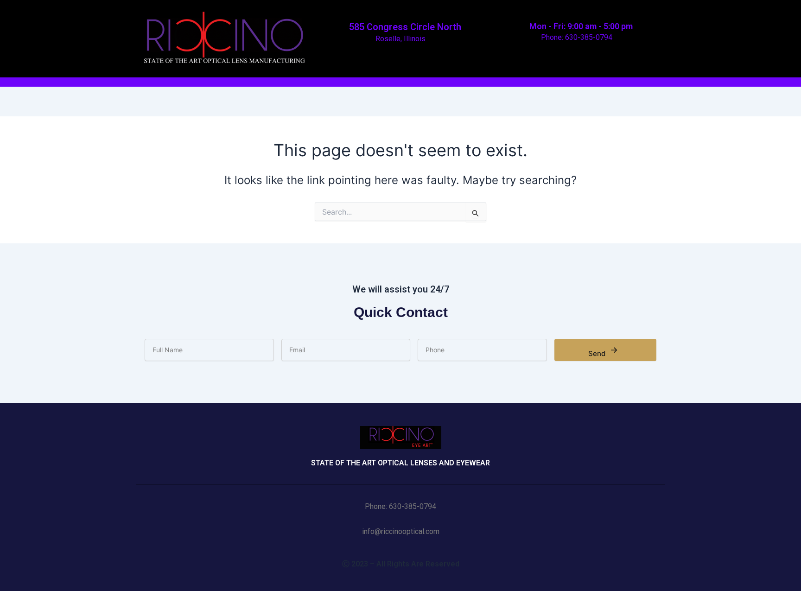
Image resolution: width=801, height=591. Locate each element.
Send (603, 351)
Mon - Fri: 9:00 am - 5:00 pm (580, 26)
